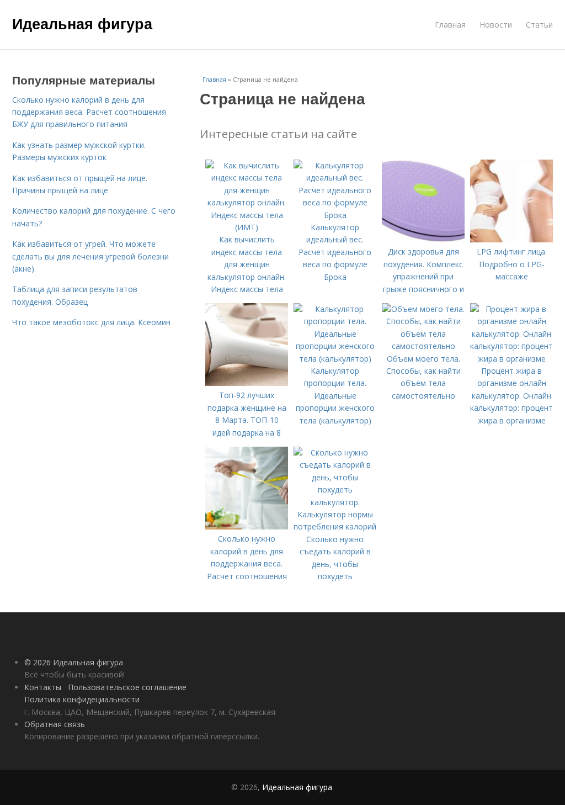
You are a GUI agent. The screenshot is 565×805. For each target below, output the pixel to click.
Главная (450, 24)
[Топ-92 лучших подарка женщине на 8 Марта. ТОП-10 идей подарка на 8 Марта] (246, 383)
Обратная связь (54, 724)
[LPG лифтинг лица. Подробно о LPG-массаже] (511, 239)
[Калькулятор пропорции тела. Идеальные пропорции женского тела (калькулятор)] (335, 358)
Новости (495, 24)
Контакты (42, 687)
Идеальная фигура (82, 23)
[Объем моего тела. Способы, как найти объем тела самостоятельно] (423, 346)
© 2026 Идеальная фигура (73, 662)
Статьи (539, 24)
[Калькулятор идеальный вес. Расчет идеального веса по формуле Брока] (335, 215)
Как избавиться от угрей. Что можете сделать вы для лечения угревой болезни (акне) (90, 256)
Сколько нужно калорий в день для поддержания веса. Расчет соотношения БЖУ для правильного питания (89, 112)
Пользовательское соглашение (127, 687)
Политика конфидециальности (82, 699)
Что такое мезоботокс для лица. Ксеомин (91, 322)
